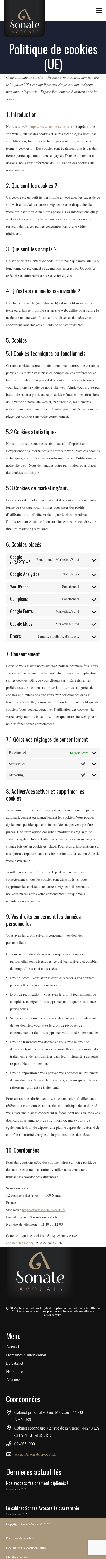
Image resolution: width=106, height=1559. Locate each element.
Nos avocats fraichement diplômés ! (37, 1482)
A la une (13, 1379)
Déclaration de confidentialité (26, 1547)
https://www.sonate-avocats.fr (50, 126)
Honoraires (15, 1371)
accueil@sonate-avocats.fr (35, 1454)
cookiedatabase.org (20, 1242)
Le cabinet (14, 1363)
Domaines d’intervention (26, 1354)
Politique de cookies (19, 1538)
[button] (98, 10)
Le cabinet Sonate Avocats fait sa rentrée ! (43, 1507)
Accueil (12, 1346)
